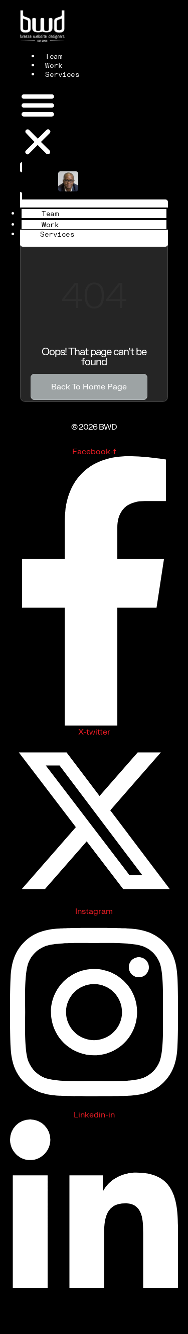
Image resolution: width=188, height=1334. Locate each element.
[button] (38, 124)
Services (62, 75)
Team (53, 57)
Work (53, 66)
